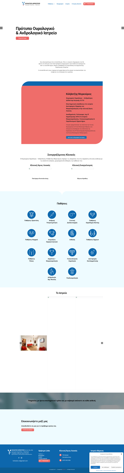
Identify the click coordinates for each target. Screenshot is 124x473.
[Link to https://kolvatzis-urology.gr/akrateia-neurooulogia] (52, 252)
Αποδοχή (95, 467)
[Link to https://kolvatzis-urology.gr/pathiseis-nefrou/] (31, 233)
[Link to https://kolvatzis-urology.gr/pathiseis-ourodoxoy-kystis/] (92, 214)
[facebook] (19, 457)
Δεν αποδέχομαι (105, 467)
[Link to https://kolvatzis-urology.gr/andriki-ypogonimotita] (52, 214)
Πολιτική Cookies (99, 470)
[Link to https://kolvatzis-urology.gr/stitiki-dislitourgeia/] (72, 214)
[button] (121, 454)
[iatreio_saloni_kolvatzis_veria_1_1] (33, 343)
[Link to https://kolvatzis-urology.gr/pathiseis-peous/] (31, 252)
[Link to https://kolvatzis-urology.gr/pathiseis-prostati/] (31, 214)
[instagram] (21, 457)
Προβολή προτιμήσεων (116, 467)
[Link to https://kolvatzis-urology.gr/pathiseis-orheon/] (92, 233)
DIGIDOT (64, 469)
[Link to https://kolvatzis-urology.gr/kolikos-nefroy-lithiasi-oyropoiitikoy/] (72, 233)
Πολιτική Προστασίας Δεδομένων (109, 470)
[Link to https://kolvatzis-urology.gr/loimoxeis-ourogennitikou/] (52, 233)
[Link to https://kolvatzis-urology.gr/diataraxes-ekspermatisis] (92, 252)
